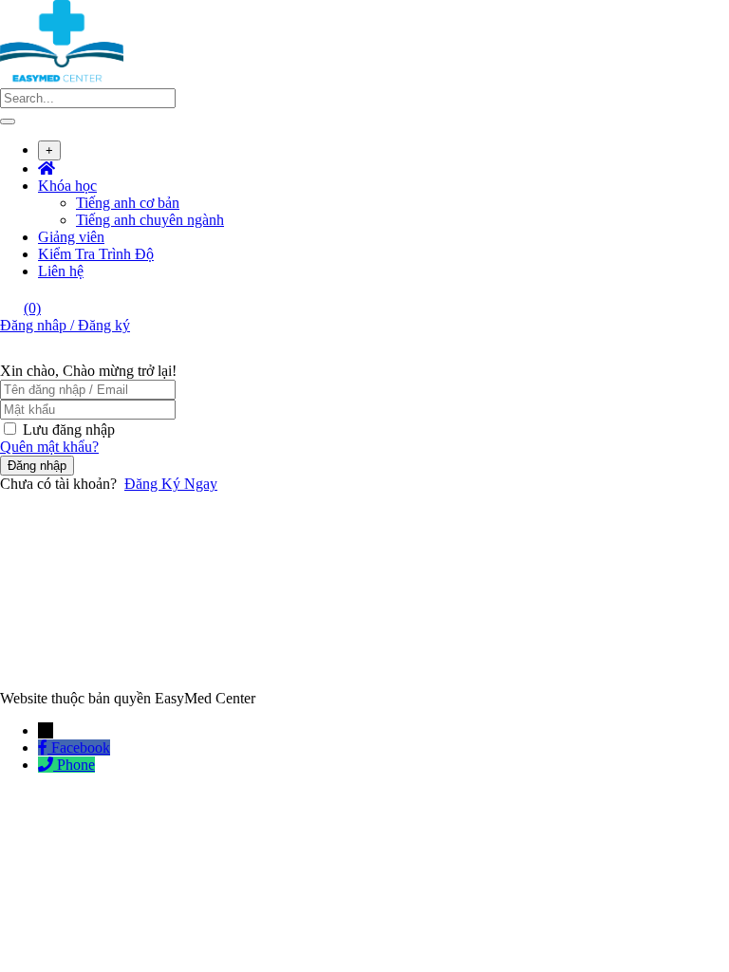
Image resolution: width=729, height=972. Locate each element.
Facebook (80, 747)
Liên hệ (61, 271)
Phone (76, 765)
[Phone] (47, 765)
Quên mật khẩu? (49, 447)
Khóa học (67, 186)
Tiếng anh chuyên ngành (150, 220)
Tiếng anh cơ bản (127, 203)
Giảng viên (71, 237)
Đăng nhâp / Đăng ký (65, 325)
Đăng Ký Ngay (170, 484)
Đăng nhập (37, 465)
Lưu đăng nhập (69, 429)
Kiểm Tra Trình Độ (96, 254)
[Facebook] (44, 747)
